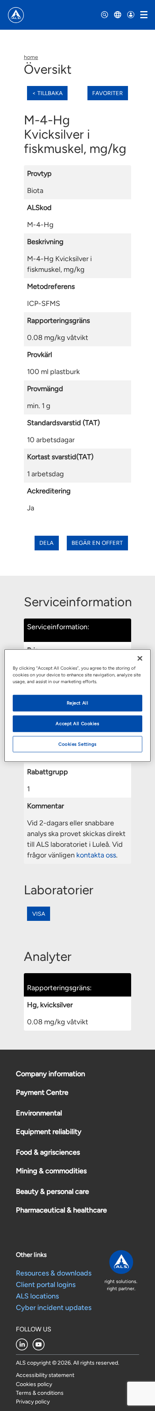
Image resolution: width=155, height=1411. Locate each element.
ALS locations (37, 1296)
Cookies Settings (77, 744)
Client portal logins (46, 1284)
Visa (38, 913)
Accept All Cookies (77, 723)
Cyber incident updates (53, 1307)
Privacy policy (33, 1401)
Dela (46, 542)
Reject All (78, 702)
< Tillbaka (47, 93)
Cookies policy (34, 1384)
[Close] (140, 658)
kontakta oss (96, 855)
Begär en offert (97, 542)
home (31, 57)
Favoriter (107, 93)
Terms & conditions (40, 1393)
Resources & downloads (53, 1273)
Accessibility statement (45, 1375)
